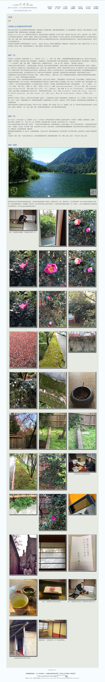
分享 (9, 21)
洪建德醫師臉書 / (30, 673)
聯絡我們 (72, 673)
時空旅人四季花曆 (80, 8)
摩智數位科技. (69, 678)
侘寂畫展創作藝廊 (96, 8)
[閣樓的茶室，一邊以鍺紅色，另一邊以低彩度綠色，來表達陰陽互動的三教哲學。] (52, 638)
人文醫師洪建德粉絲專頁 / (52, 673)
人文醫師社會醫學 (73, 8)
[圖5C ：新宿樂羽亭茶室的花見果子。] (52, 599)
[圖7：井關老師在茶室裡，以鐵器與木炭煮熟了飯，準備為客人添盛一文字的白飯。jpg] (82, 599)
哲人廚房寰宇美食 (88, 8)
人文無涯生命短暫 (65, 8)
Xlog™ (78, 678)
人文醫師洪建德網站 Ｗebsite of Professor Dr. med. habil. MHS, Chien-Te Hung (47, 678)
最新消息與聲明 (50, 8)
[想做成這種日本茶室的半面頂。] (23, 655)
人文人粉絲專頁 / (40, 673)
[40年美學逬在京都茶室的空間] (82, 471)
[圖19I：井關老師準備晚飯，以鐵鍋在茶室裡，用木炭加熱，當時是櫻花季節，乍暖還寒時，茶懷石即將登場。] (23, 230)
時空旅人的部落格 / (65, 673)
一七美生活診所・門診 (57, 8)
